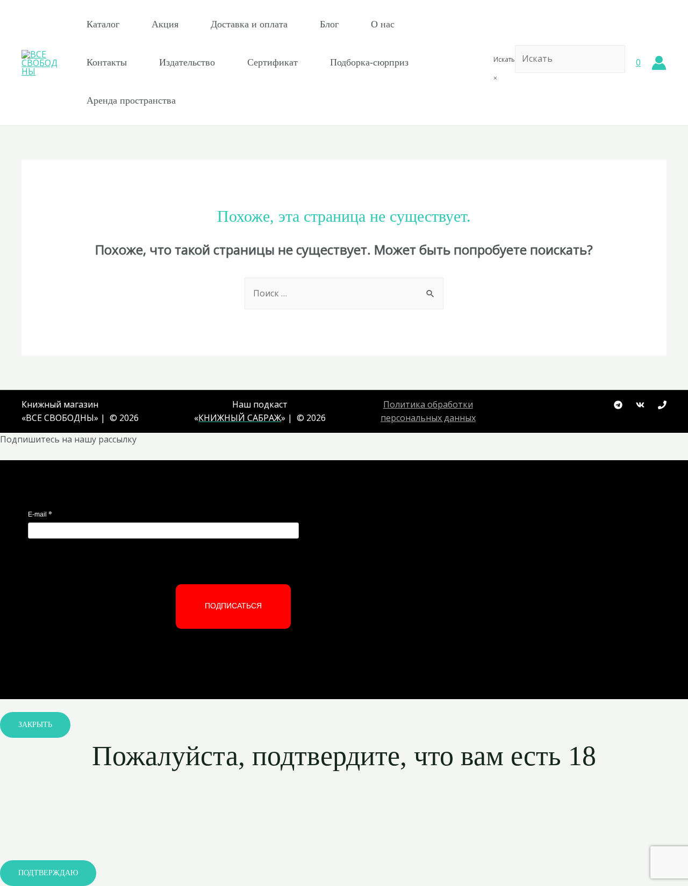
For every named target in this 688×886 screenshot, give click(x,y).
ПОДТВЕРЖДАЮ (48, 873)
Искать (504, 59)
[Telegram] (618, 405)
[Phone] (662, 405)
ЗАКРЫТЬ (35, 725)
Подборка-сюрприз (369, 62)
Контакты (107, 62)
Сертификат (272, 62)
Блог (329, 24)
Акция (165, 24)
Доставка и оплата (249, 24)
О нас (383, 24)
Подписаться (233, 605)
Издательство (187, 62)
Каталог (103, 24)
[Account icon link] (658, 62)
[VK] (640, 405)
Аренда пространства (131, 100)
